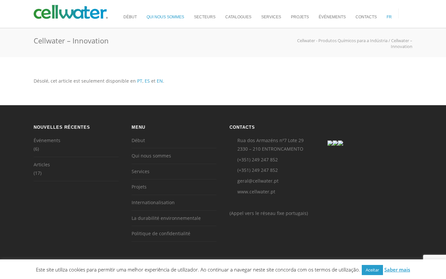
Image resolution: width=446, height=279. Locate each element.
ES (147, 81)
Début (130, 17)
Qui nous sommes (165, 17)
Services (271, 17)
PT (139, 81)
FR (389, 17)
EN (160, 81)
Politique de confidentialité (161, 233)
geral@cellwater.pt (258, 181)
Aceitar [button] (372, 270)
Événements (332, 17)
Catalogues (238, 17)
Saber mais (397, 269)
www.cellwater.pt (256, 192)
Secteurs (204, 17)
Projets (300, 17)
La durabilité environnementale (166, 218)
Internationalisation (153, 202)
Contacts (366, 17)
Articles (42, 164)
